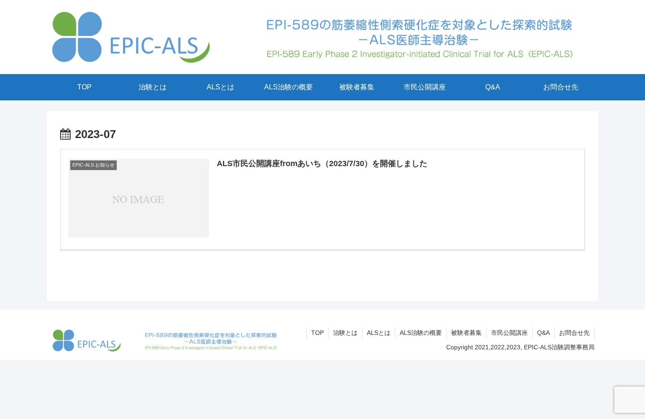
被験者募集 (466, 332)
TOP (317, 332)
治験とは (345, 332)
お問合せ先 (574, 332)
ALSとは (379, 332)
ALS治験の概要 (421, 332)
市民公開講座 (509, 332)
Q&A (543, 332)
